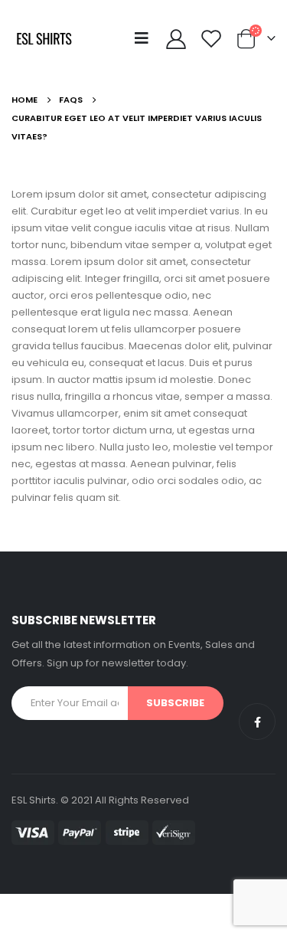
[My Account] (175, 38)
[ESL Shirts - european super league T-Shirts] (44, 38)
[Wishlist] (211, 38)
